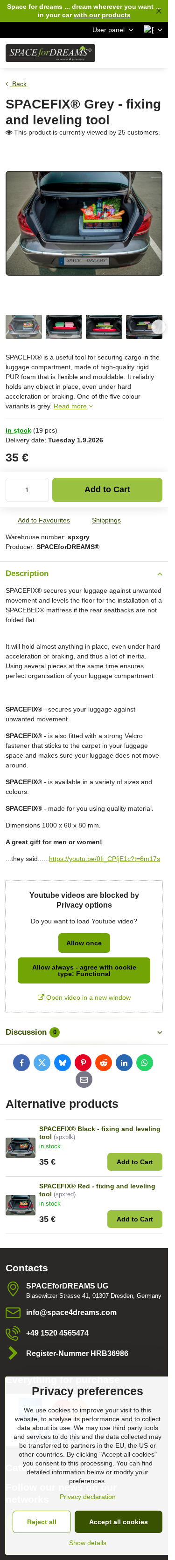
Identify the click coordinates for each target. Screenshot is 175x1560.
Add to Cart (107, 489)
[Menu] (157, 53)
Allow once (84, 943)
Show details (87, 1542)
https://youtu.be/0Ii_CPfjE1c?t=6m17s (104, 858)
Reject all (41, 1522)
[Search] (112, 53)
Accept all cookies (118, 1522)
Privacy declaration (88, 1496)
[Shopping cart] (134, 53)
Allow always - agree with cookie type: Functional (84, 970)
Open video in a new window (87, 997)
